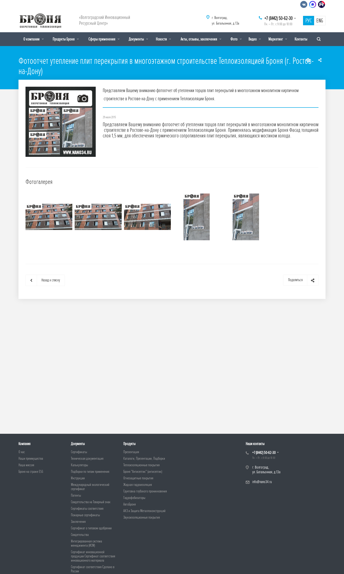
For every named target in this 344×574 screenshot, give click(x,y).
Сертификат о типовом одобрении (91, 528)
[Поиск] (319, 39)
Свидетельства (80, 534)
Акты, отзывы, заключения (199, 39)
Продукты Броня (64, 39)
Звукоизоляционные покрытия (141, 517)
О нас (21, 452)
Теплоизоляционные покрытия (141, 465)
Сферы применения (102, 39)
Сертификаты (79, 452)
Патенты (76, 495)
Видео (253, 39)
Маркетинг (276, 39)
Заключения (78, 521)
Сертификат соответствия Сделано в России (92, 569)
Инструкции (78, 478)
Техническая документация (87, 458)
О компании (31, 39)
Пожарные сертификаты (85, 515)
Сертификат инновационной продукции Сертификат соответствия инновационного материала (93, 556)
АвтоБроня (129, 504)
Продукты (129, 443)
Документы (137, 39)
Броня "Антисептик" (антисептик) (142, 471)
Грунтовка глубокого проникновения (145, 491)
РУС (308, 21)
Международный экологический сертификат (90, 486)
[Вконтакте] (303, 4)
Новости (162, 39)
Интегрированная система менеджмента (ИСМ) (86, 543)
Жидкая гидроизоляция (137, 484)
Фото (234, 39)
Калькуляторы (79, 465)
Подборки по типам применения (90, 471)
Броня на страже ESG (30, 471)
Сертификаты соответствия (87, 508)
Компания (24, 443)
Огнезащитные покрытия (138, 478)
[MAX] (312, 4)
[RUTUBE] (321, 4)
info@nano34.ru (262, 481)
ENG (319, 21)
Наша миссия (26, 465)
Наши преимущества (30, 458)
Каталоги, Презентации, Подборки (144, 458)
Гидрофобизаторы (134, 497)
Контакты (301, 39)
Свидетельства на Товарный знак (90, 502)
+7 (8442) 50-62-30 (278, 18)
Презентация (131, 452)
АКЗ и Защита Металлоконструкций (144, 511)
